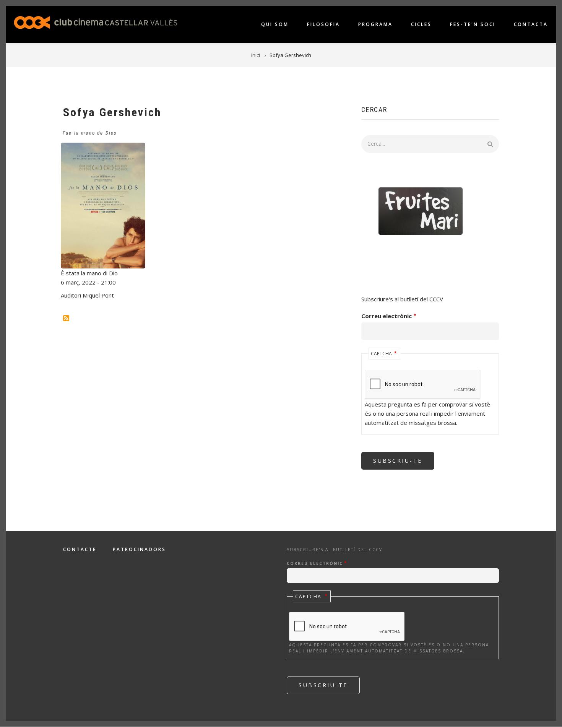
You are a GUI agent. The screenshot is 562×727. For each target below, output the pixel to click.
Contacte (79, 549)
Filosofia (323, 24)
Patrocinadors (139, 549)
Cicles (421, 24)
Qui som (275, 24)
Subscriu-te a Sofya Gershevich (66, 318)
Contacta (531, 24)
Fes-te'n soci (472, 24)
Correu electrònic (386, 316)
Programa (375, 24)
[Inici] (95, 22)
